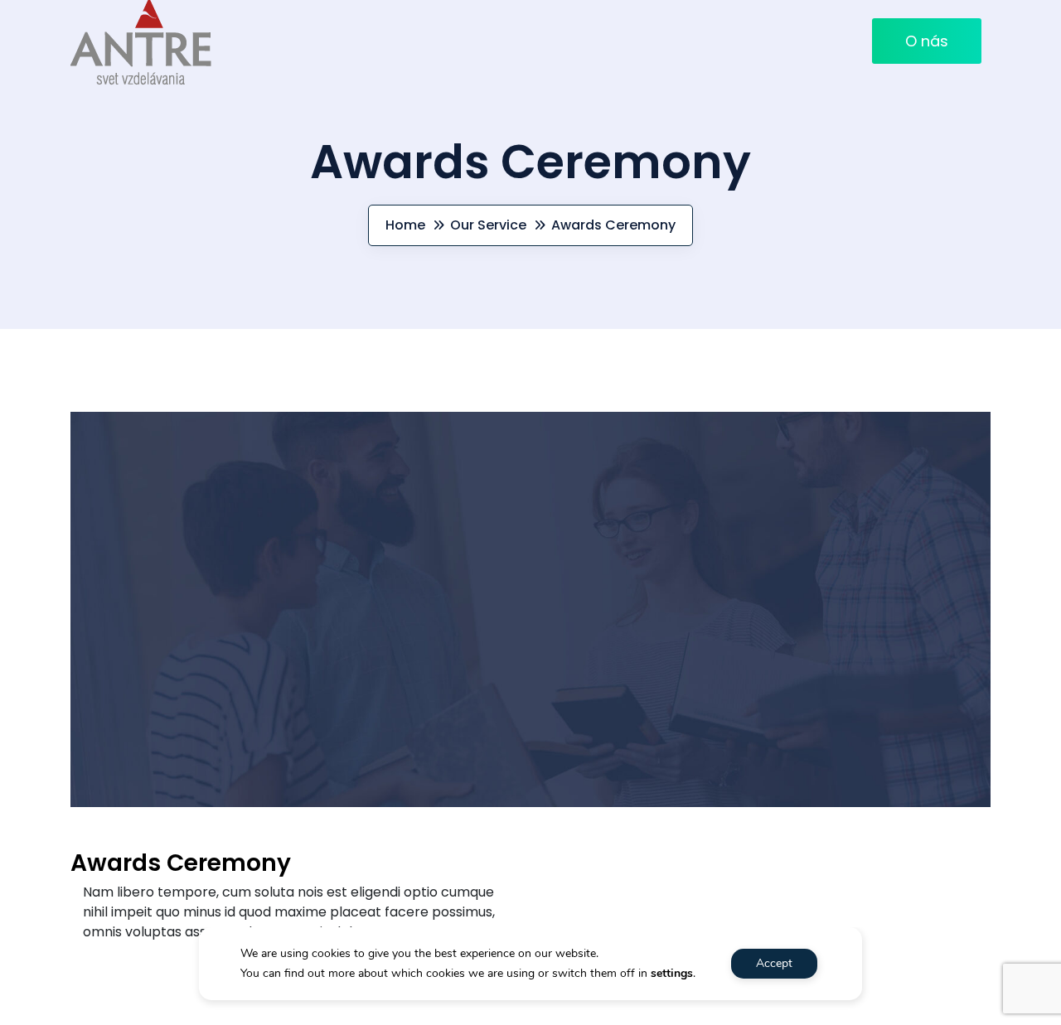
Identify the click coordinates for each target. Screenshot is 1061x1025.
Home (405, 224)
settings (672, 973)
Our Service (488, 224)
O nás (926, 41)
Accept (774, 963)
